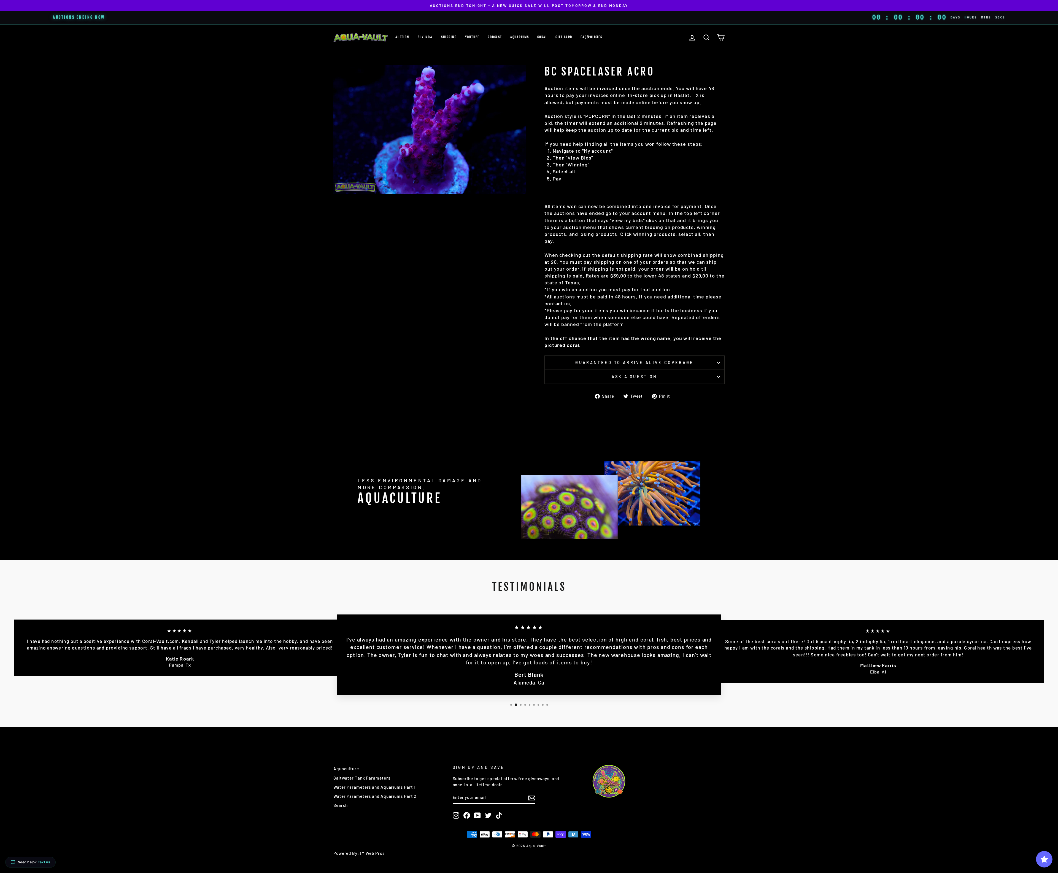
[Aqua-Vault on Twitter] (488, 815)
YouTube (472, 37)
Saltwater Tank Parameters (361, 777)
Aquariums (519, 37)
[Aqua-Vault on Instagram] (456, 815)
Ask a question (634, 376)
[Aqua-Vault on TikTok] (499, 815)
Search (340, 805)
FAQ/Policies (591, 37)
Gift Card (563, 37)
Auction (402, 37)
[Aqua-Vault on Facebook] (466, 815)
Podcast (495, 37)
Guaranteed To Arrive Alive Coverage (634, 362)
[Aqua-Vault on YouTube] (477, 815)
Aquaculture (346, 768)
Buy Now (425, 37)
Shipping (449, 37)
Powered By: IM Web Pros (359, 853)
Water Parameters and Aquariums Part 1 (374, 787)
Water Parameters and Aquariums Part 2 (374, 796)
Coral (542, 37)
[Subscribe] (531, 797)
